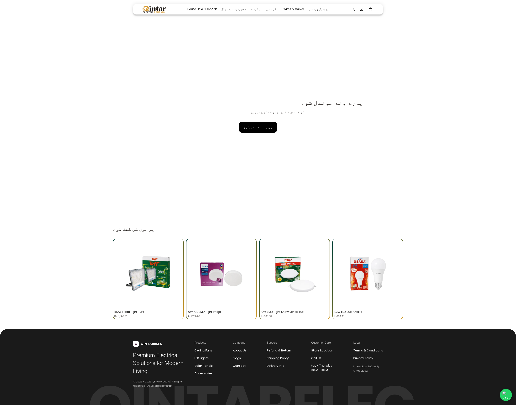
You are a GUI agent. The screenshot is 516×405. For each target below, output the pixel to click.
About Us (240, 350)
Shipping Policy (278, 358)
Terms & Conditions (368, 350)
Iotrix (169, 386)
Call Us (316, 358)
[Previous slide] (120, 274)
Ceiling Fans (203, 350)
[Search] (353, 9)
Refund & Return (279, 350)
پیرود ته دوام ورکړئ (258, 127)
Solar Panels (204, 366)
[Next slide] (176, 274)
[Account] (361, 9)
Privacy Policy (363, 358)
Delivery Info (276, 366)
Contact (239, 366)
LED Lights (202, 358)
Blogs (237, 358)
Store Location (322, 350)
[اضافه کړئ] (176, 301)
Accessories (204, 373)
